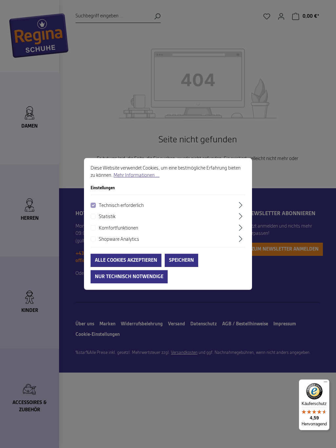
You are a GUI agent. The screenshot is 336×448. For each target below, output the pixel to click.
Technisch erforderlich (121, 205)
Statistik (107, 216)
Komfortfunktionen (118, 228)
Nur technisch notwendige (129, 276)
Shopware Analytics (119, 239)
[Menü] (325, 383)
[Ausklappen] (241, 205)
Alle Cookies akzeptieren (126, 260)
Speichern (181, 260)
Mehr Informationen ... (136, 175)
